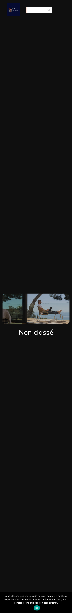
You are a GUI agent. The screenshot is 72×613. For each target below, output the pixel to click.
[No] (67, 602)
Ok (36, 608)
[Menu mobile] (62, 10)
